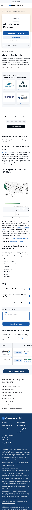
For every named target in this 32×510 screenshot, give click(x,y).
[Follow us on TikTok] (6, 442)
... (5, 11)
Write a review (16, 37)
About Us (4, 422)
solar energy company (22, 338)
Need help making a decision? (16, 371)
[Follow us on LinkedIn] (10, 442)
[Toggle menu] (2, 5)
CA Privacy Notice (21, 429)
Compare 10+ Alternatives (16, 33)
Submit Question (16, 324)
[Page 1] (12, 217)
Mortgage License (7, 426)
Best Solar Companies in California (16, 11)
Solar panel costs (7, 152)
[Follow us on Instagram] (4, 442)
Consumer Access (11, 462)
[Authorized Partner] (11, 357)
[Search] (27, 5)
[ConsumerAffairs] (16, 5)
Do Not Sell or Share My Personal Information (8, 437)
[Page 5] (19, 217)
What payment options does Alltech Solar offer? (14, 296)
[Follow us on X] (8, 442)
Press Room (20, 432)
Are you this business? (17, 40)
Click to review (16, 126)
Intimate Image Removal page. (8, 502)
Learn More (18, 352)
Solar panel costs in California (19, 238)
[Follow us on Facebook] (2, 442)
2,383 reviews (28, 361)
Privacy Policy (20, 422)
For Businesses (20, 426)
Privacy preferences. (16, 1)
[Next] (22, 217)
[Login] (30, 5)
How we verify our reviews (10, 45)
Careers (4, 432)
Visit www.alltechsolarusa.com (9, 68)
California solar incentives (16, 241)
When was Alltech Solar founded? (13, 303)
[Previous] (10, 217)
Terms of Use (5, 429)
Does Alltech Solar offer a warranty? (14, 289)
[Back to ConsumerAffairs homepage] (2, 11)
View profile (27, 353)
